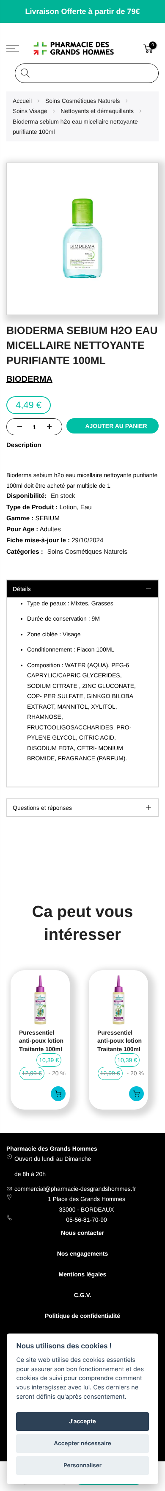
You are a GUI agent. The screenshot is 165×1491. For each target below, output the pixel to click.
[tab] (82, 807)
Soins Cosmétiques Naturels (87, 551)
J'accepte (82, 1421)
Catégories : (24, 551)
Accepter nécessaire (82, 1443)
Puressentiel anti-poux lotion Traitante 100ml (41, 1040)
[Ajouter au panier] (58, 1093)
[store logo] (82, 48)
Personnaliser (82, 1465)
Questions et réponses (42, 807)
